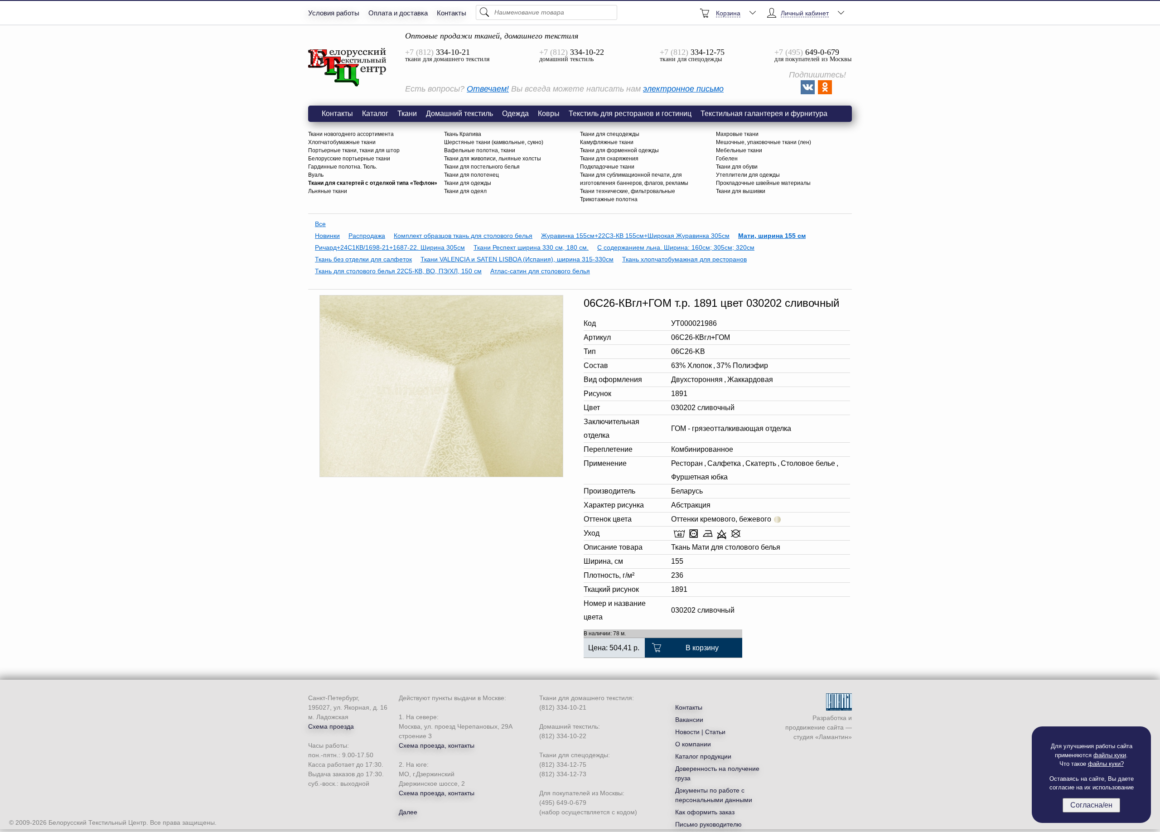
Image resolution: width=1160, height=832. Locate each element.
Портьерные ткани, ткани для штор (354, 150)
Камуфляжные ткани (606, 142)
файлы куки (1109, 755)
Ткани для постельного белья (482, 167)
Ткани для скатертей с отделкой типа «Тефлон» (372, 183)
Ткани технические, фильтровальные (627, 191)
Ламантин (833, 736)
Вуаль (316, 175)
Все (320, 223)
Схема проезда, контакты (436, 745)
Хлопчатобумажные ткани (342, 142)
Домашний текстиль (459, 113)
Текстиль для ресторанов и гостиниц (630, 113)
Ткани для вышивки (740, 191)
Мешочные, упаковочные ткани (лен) (763, 142)
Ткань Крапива (462, 134)
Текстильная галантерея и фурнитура (764, 113)
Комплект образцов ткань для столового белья (463, 235)
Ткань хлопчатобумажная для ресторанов (684, 259)
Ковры (549, 113)
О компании (693, 744)
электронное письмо (683, 88)
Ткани (407, 113)
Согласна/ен (1091, 805)
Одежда (515, 113)
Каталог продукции (703, 756)
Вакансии (689, 719)
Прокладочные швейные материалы (763, 183)
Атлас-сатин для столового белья (540, 271)
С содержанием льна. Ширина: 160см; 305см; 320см (675, 247)
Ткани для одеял (465, 191)
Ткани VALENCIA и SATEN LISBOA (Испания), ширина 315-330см (517, 259)
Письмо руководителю (708, 824)
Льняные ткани (327, 191)
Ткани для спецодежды (609, 134)
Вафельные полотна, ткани (479, 150)
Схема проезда (331, 726)
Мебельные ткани (739, 150)
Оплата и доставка (398, 13)
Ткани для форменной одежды (619, 150)
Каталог (375, 113)
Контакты (451, 13)
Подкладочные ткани (607, 167)
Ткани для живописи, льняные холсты (492, 158)
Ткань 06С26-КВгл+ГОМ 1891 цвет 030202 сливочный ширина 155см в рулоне (347, 67)
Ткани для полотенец (471, 175)
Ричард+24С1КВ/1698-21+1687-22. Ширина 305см (390, 247)
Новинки (327, 235)
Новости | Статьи (700, 731)
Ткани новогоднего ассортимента (351, 134)
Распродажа (366, 235)
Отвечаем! (488, 88)
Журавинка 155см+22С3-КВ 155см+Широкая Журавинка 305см (635, 235)
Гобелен (727, 158)
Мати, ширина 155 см (772, 235)
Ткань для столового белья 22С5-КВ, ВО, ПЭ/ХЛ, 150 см (398, 271)
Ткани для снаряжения (609, 158)
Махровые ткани (737, 134)
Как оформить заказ (705, 812)
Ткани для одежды (467, 183)
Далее (408, 812)
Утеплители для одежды (748, 175)
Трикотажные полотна (609, 199)
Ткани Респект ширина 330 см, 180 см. (531, 247)
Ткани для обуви (737, 167)
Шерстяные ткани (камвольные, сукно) (493, 142)
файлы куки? (1106, 763)
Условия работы (333, 13)
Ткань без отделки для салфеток (363, 259)
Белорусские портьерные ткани (349, 158)
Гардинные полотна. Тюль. (342, 167)
